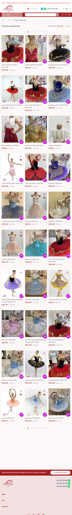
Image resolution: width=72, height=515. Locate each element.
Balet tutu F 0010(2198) (32, 259)
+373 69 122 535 (62, 483)
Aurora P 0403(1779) (8, 418)
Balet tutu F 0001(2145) (56, 221)
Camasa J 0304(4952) (55, 145)
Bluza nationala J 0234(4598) (10, 145)
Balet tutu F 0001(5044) (32, 299)
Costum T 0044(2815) (31, 221)
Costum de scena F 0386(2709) (34, 380)
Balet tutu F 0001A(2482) (9, 380)
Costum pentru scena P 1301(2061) (12, 105)
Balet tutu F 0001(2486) (9, 340)
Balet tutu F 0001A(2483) (32, 418)
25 (44, 32)
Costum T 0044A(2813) (8, 259)
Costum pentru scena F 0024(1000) (12, 221)
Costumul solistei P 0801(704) (34, 145)
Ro (67, 9)
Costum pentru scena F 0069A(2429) (12, 183)
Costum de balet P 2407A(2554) (58, 299)
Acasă (3, 20)
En (64, 9)
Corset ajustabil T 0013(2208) (33, 65)
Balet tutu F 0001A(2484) (56, 418)
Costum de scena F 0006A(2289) (58, 105)
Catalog (9, 20)
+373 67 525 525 (52, 9)
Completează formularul (60, 472)
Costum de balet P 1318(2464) (34, 183)
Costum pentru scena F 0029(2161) (59, 65)
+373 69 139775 (61, 486)
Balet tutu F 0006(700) (55, 183)
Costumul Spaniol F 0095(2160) (58, 380)
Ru (69, 9)
